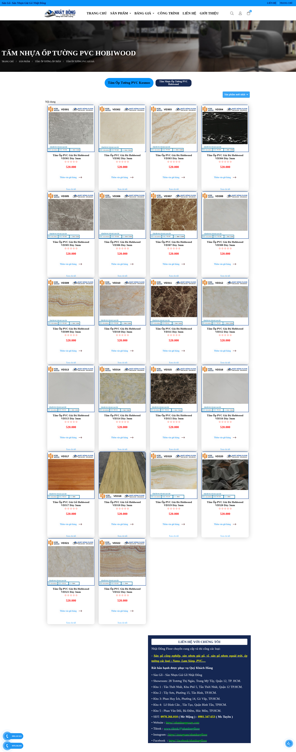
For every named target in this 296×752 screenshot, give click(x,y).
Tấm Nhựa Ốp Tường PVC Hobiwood (173, 83)
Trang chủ (286, 3)
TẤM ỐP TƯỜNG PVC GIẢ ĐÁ (80, 61)
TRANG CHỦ (97, 13)
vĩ (208, 655)
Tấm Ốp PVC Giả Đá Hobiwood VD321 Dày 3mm (71, 590)
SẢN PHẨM (119, 13)
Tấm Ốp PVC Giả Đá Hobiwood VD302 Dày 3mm (122, 157)
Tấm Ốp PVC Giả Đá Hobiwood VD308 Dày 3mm (225, 243)
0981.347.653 (17, 736)
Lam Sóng (188, 661)
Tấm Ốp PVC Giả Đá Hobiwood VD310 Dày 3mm (122, 330)
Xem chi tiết (71, 189)
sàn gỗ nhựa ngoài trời (226, 655)
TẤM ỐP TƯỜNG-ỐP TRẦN (48, 61)
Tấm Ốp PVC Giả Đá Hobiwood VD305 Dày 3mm (71, 243)
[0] (248, 13)
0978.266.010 (17, 746)
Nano (176, 661)
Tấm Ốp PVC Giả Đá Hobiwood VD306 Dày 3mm (122, 243)
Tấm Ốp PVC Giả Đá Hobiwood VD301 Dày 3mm (71, 157)
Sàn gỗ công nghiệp (167, 655)
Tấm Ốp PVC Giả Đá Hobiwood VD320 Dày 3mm (225, 504)
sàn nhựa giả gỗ (193, 655)
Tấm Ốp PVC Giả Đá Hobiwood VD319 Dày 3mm (174, 504)
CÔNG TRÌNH (168, 13)
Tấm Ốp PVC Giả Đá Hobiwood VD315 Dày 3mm (174, 417)
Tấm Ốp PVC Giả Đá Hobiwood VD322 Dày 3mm (122, 590)
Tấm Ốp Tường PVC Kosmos (129, 82)
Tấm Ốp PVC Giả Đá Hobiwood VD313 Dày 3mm (71, 417)
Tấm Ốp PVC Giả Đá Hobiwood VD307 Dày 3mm (174, 243)
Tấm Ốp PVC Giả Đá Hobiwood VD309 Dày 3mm (71, 330)
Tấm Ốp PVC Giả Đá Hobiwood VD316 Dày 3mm (225, 417)
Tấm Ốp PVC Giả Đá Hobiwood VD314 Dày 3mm (122, 417)
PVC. (199, 661)
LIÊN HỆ (271, 3)
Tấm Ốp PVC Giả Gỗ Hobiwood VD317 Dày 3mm (71, 504)
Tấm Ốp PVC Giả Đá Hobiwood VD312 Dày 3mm (225, 330)
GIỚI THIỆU (209, 13)
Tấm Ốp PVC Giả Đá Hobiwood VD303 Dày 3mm (174, 157)
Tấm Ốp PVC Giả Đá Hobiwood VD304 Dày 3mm (225, 157)
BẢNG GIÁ (142, 13)
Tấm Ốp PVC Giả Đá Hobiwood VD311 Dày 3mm (174, 330)
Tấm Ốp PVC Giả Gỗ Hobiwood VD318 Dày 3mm (122, 504)
